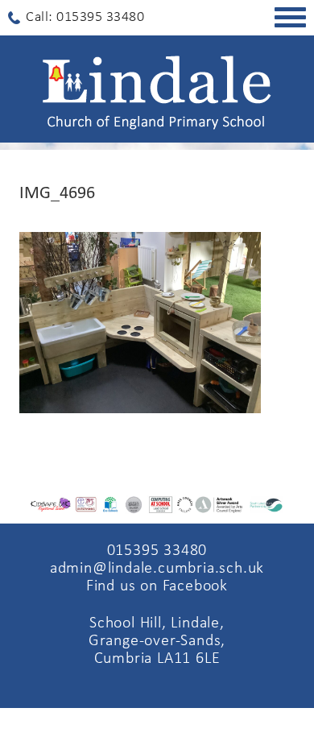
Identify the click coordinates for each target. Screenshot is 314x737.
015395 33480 (157, 551)
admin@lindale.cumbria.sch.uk (157, 569)
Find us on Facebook (157, 586)
